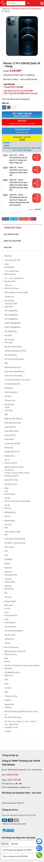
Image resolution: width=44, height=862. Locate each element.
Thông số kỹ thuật (13, 228)
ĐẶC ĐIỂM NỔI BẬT (11, 234)
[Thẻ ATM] (16, 820)
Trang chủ (6, 9)
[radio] (4, 107)
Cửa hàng (14, 9)
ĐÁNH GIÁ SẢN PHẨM (12, 241)
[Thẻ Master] (10, 820)
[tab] (22, 227)
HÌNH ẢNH (8, 247)
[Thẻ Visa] (4, 820)
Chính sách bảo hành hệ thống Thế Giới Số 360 (19, 815)
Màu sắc (5, 103)
